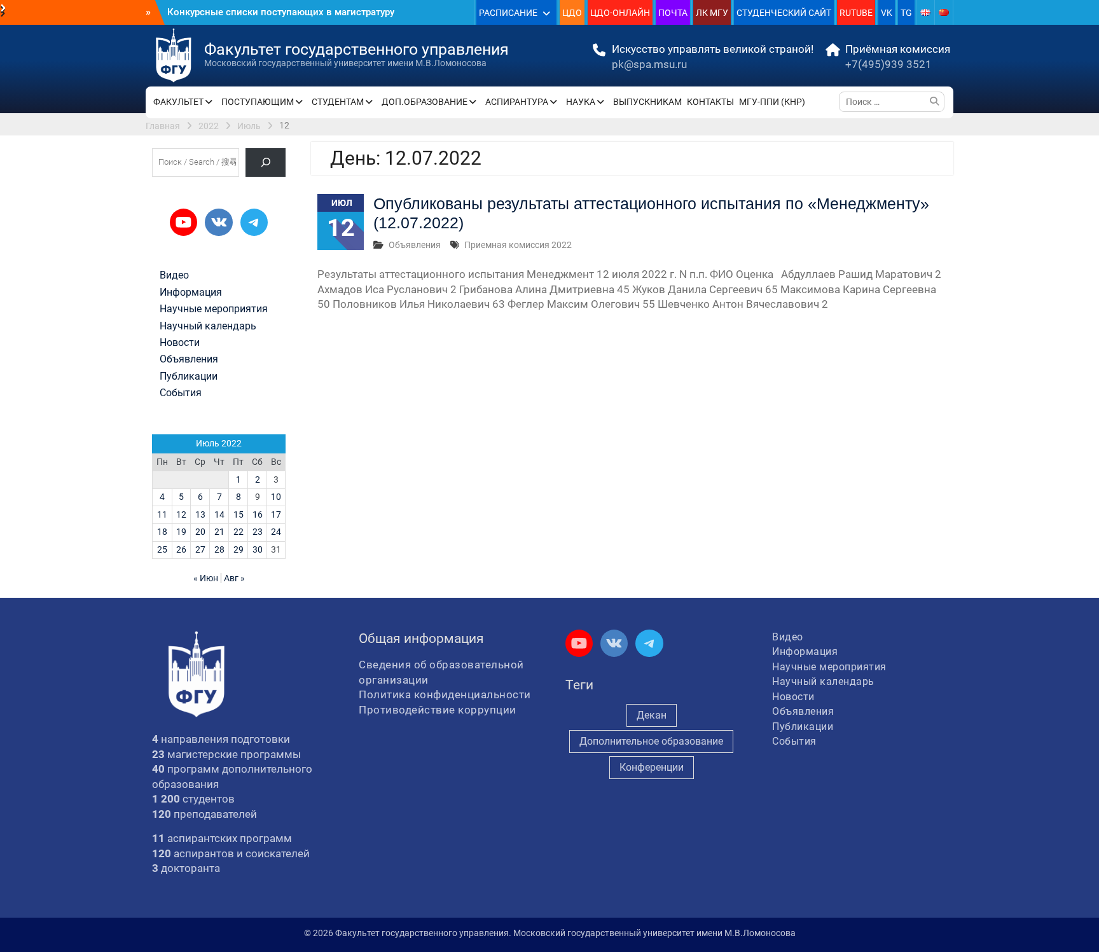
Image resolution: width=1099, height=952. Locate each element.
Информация (191, 292)
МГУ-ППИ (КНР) (772, 102)
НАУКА (580, 102)
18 (162, 532)
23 (257, 532)
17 (276, 514)
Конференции (651, 767)
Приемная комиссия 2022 (518, 245)
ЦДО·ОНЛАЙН (620, 13)
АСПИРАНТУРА (516, 102)
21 (219, 532)
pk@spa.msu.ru (649, 64)
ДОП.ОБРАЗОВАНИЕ (424, 102)
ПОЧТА (673, 13)
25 (162, 549)
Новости (180, 342)
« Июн (205, 578)
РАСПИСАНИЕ (508, 13)
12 (181, 514)
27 (200, 549)
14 (219, 514)
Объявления (415, 245)
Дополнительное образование (651, 741)
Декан (652, 715)
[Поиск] (265, 162)
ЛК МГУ (712, 13)
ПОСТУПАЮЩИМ (257, 102)
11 (162, 514)
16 (257, 514)
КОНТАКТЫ (710, 102)
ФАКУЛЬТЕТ (178, 102)
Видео (174, 275)
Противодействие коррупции (437, 709)
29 (238, 549)
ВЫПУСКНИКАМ (647, 102)
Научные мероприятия (214, 309)
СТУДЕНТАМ (338, 102)
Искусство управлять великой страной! (712, 49)
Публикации (189, 376)
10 (276, 497)
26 (181, 549)
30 (257, 549)
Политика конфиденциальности (445, 694)
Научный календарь (208, 326)
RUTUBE (856, 13)
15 (238, 514)
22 (238, 532)
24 (276, 532)
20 (200, 532)
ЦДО (572, 13)
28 (219, 549)
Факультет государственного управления (356, 49)
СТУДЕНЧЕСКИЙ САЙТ (783, 13)
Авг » (234, 578)
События (181, 393)
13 (200, 514)
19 (181, 532)
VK (886, 13)
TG (906, 13)
